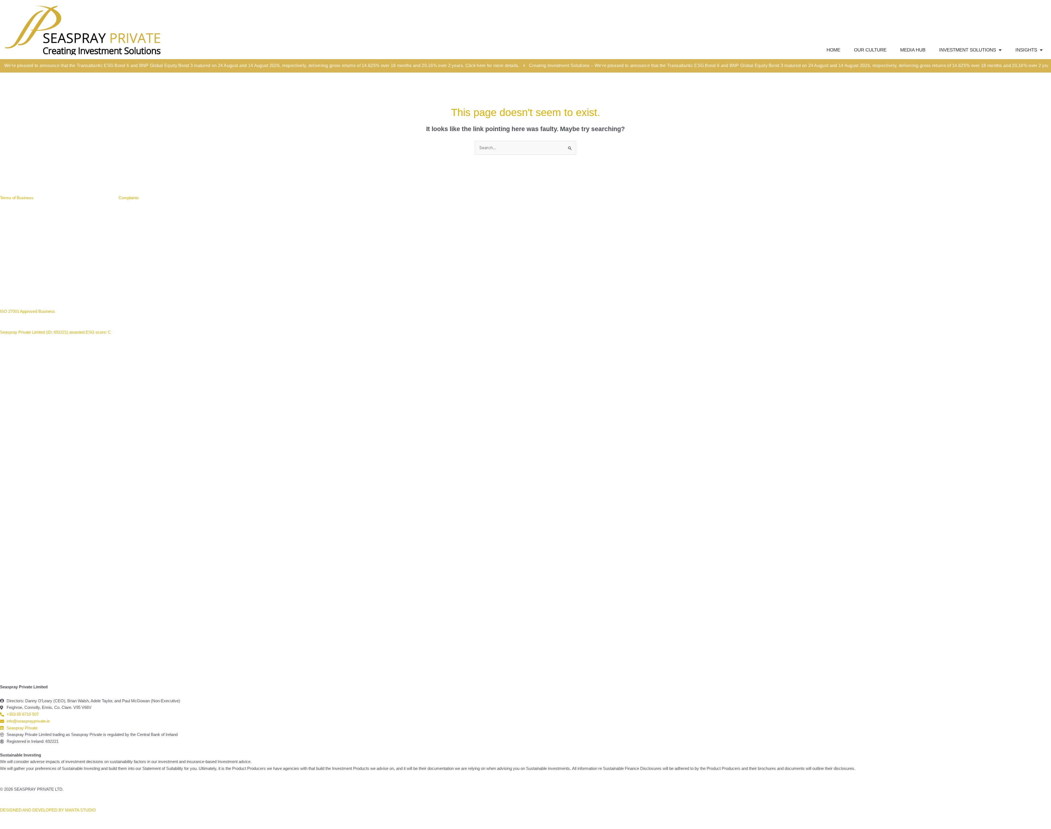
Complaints (129, 197)
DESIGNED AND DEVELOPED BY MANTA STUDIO (48, 810)
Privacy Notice (98, 197)
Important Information (59, 197)
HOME (833, 50)
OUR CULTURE (870, 50)
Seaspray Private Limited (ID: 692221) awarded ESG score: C (56, 332)
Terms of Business (17, 197)
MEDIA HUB (912, 50)
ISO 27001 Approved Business (27, 311)
